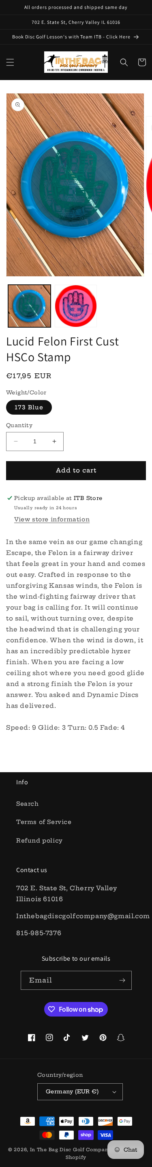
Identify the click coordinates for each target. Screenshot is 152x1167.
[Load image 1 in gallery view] (29, 306)
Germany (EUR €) (72, 1091)
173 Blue (29, 407)
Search (27, 803)
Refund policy (39, 840)
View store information (52, 519)
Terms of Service (44, 822)
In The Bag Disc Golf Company (71, 1149)
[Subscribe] (122, 980)
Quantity (19, 425)
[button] (10, 62)
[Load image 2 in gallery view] (76, 306)
